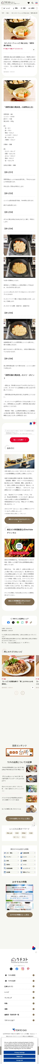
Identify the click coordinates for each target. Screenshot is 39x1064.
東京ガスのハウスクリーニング (14, 1036)
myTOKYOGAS (6, 1034)
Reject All (19, 1056)
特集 (6, 1003)
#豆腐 (30, 833)
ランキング (8, 998)
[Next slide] (37, 8)
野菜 (11, 48)
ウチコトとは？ (10, 1020)
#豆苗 (17, 833)
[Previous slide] (16, 693)
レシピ (8, 8)
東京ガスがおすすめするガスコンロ (19, 520)
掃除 (16, 8)
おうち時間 (9, 1023)
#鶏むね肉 (9, 833)
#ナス (23, 837)
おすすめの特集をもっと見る (19, 915)
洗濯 (24, 8)
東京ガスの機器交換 (28, 1036)
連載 (6, 1009)
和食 (6, 48)
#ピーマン (16, 837)
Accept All (19, 1060)
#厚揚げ (24, 833)
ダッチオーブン (19, 48)
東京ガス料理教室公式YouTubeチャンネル (19, 602)
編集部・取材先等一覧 (12, 1015)
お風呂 (32, 8)
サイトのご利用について (14, 642)
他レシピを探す (19, 440)
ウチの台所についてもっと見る (19, 819)
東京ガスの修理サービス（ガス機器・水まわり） (23, 1034)
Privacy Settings (20, 1052)
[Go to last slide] (2, 8)
